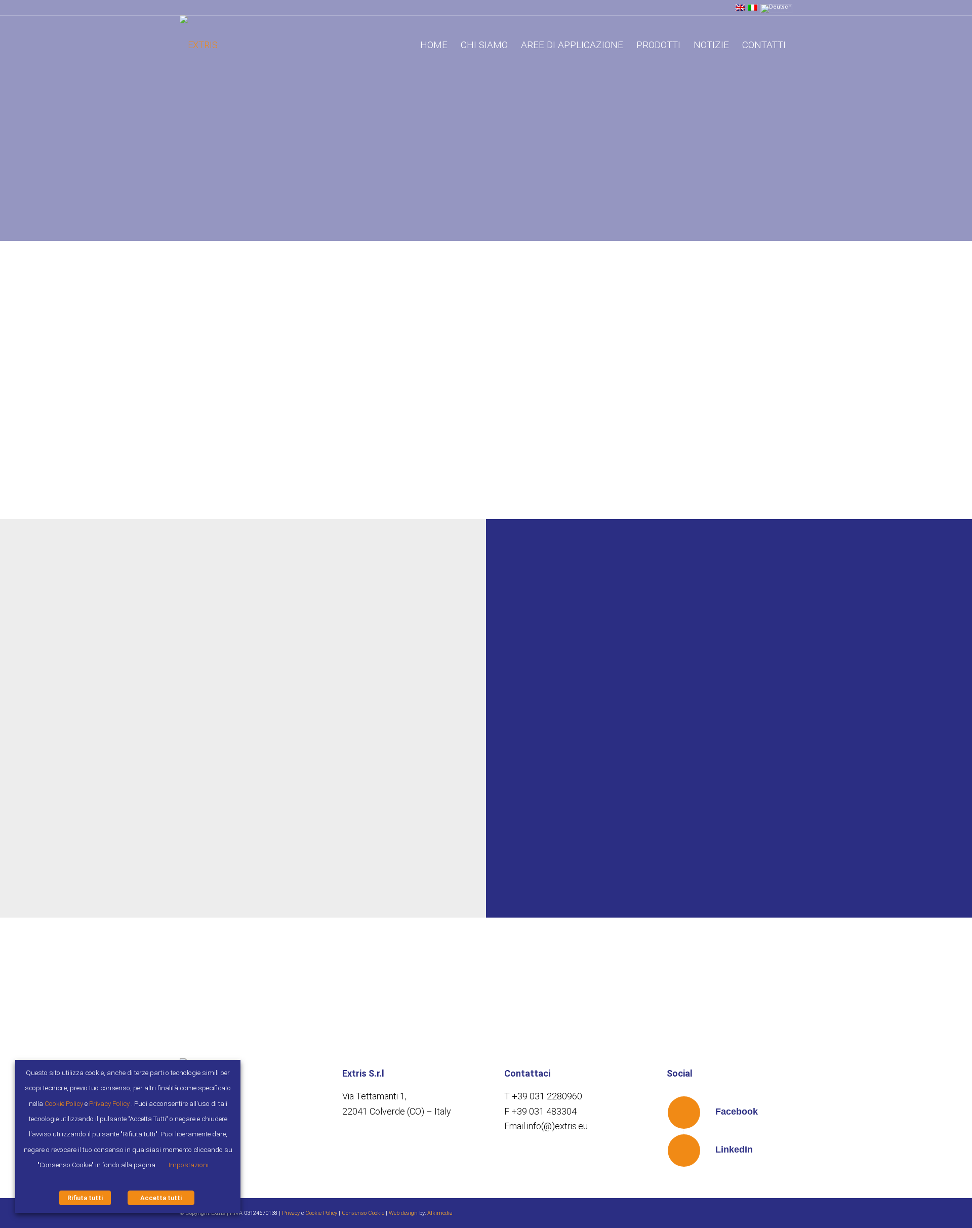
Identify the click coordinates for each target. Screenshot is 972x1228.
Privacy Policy (109, 1103)
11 (292, 882)
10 (284, 882)
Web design (403, 1213)
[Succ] (463, 705)
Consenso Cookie (363, 1213)
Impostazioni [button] (189, 1165)
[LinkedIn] (684, 1150)
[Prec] (48, 705)
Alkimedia (440, 1213)
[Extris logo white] (199, 45)
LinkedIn (734, 1149)
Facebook (736, 1111)
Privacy (291, 1213)
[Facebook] (684, 1112)
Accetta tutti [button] (161, 1198)
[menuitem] (434, 45)
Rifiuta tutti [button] (85, 1198)
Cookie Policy (321, 1213)
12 (300, 882)
